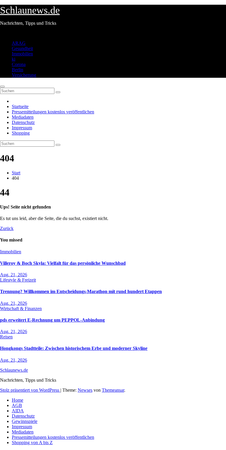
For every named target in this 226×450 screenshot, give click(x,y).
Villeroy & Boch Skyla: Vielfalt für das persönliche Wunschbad (63, 263)
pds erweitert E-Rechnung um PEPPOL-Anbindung (52, 319)
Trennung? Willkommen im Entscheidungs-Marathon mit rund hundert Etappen (81, 291)
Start (16, 172)
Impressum (22, 127)
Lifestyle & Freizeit (18, 279)
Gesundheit (22, 48)
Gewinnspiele (24, 421)
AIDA (18, 410)
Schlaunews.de (30, 10)
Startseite (20, 106)
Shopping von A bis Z (32, 442)
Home (17, 400)
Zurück (7, 228)
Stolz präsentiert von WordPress (30, 390)
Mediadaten (23, 117)
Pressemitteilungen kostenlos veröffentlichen (53, 111)
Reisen (6, 336)
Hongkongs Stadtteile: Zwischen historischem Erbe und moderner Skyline (73, 348)
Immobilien (22, 53)
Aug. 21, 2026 (13, 274)
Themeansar (113, 390)
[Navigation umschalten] (2, 86)
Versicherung (24, 74)
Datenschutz (23, 122)
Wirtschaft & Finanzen (21, 308)
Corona (19, 64)
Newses (85, 390)
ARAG (19, 43)
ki (13, 59)
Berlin (17, 69)
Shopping (21, 132)
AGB (17, 405)
